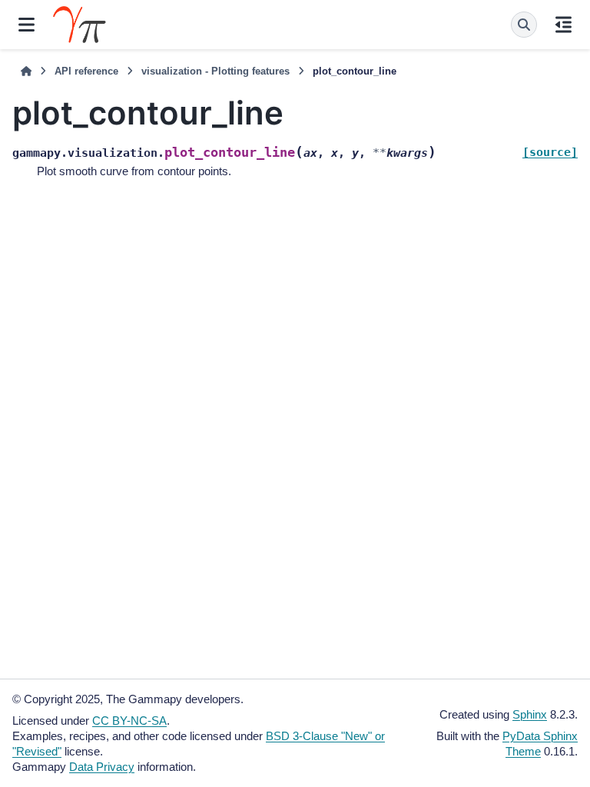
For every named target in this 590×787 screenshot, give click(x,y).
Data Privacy (101, 766)
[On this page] (563, 25)
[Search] (524, 25)
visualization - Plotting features (215, 71)
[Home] (26, 71)
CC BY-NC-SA (129, 720)
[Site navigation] (26, 25)
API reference (86, 71)
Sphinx (529, 714)
